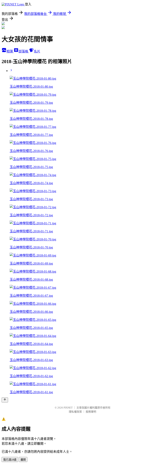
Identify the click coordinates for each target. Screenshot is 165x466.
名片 (37, 51)
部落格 (24, 51)
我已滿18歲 (9, 459)
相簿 (10, 51)
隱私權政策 (75, 411)
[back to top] (5, 399)
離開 (23, 459)
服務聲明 (91, 411)
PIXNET (68, 407)
